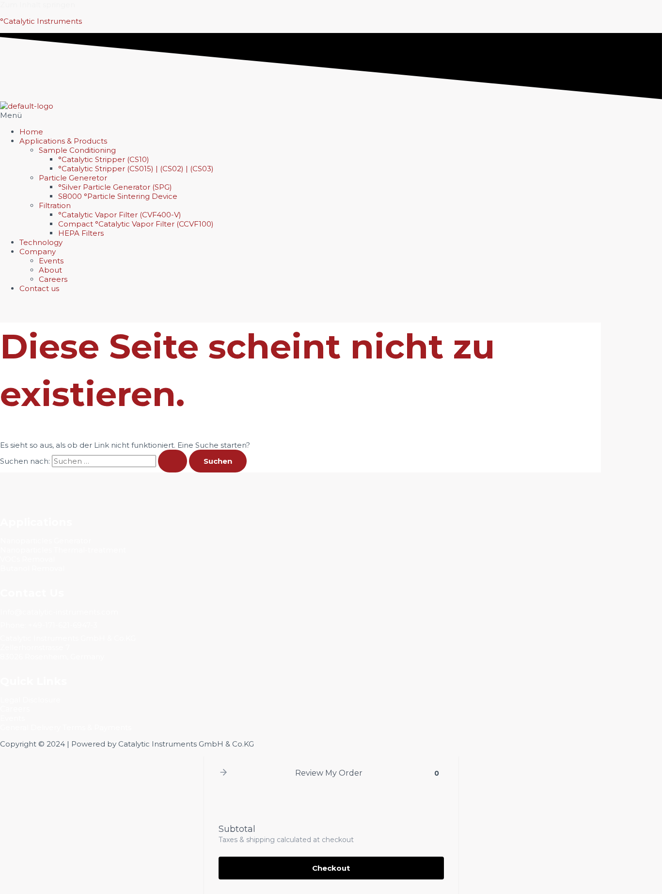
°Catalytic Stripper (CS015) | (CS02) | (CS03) (136, 168)
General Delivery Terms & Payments (65, 727)
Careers (53, 279)
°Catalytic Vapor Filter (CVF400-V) (119, 214)
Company (37, 251)
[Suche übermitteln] (172, 461)
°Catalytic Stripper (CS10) (103, 159)
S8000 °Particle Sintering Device (117, 196)
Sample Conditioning (77, 150)
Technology (41, 242)
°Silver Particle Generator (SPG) (115, 187)
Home (31, 131)
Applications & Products (63, 141)
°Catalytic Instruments (41, 21)
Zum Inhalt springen (37, 4)
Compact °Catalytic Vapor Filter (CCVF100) (136, 223)
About (50, 270)
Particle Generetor (73, 177)
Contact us (39, 288)
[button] (331, 115)
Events (51, 260)
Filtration (55, 205)
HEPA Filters (81, 233)
